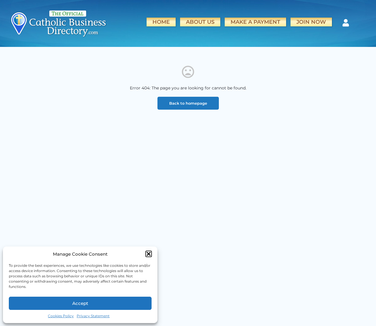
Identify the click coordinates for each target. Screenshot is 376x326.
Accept (80, 303)
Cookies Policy (61, 316)
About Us (200, 22)
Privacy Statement (93, 316)
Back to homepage (188, 103)
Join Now (311, 22)
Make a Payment (255, 22)
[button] (149, 254)
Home (161, 22)
